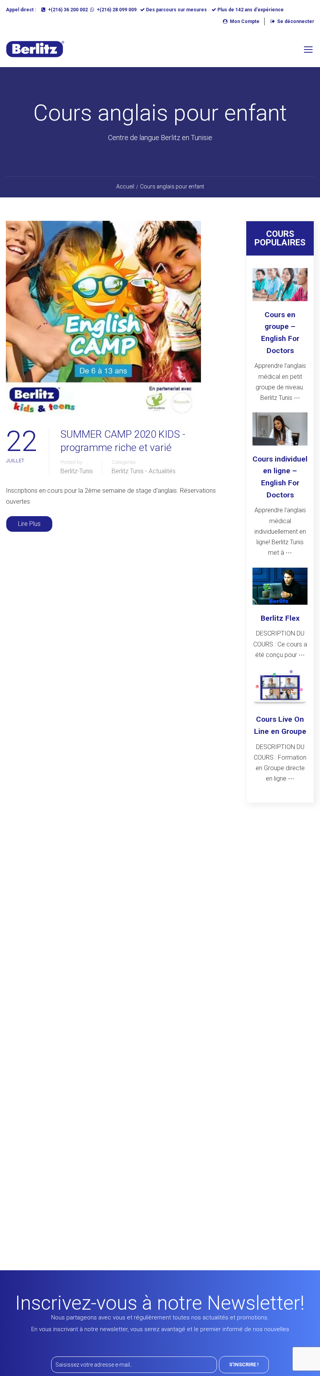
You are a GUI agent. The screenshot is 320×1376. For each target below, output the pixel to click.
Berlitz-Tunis (76, 471)
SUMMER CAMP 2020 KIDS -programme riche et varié (122, 440)
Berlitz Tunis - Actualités (144, 471)
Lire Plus (29, 523)
